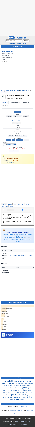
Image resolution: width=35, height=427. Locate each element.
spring (16, 397)
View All (24, 135)
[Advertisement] (17, 17)
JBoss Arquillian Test (7, 51)
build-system (12, 383)
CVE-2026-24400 (13, 151)
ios (11, 390)
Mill (19, 204)
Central (8, 140)
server (5, 397)
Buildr (11, 206)
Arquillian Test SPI (14, 95)
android (10, 381)
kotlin (25, 390)
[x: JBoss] (6, 61)
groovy (5, 390)
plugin (13, 395)
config (10, 385)
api (21, 381)
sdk (30, 395)
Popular (19, 43)
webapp (22, 399)
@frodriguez (24, 406)
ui (14, 399)
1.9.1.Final (25, 95)
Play (14, 410)
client (26, 383)
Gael (13, 140)
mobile (16, 392)
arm (24, 381)
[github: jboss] (2, 61)
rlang (26, 395)
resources (20, 395)
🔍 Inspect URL (16, 123)
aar (5, 381)
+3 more (26, 140)
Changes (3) (26, 102)
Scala (11, 410)
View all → (17, 241)
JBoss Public (19, 140)
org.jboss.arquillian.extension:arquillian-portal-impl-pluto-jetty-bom (17, 235)
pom (10, 135)
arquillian (25, 116)
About (24, 43)
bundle (20, 383)
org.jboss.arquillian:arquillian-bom (14, 237)
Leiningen (5, 206)
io (9, 390)
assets (29, 381)
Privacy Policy (23, 424)
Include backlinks (28, 210)
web (18, 399)
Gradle (10, 204)
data (17, 385)
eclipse (29, 385)
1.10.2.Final (15, 160)
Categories (12, 43)
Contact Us (15, 424)
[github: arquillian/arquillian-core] (15, 127)
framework (18, 388)
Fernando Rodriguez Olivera (24, 421)
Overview (4, 102)
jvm (21, 390)
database (23, 385)
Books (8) (5, 105)
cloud (5, 385)
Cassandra (30, 410)
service (10, 397)
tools (11, 399)
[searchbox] (14, 40)
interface (9, 116)
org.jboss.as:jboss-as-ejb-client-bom (14, 239)
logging (5, 392)
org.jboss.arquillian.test (12, 90)
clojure (30, 383)
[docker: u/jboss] (4, 61)
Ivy (23, 204)
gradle (30, 388)
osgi (30, 392)
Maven (4, 204)
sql (20, 397)
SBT (15, 204)
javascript (16, 390)
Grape (27, 204)
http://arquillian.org (17, 120)
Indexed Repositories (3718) (17, 302)
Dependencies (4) (15, 102)
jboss (20, 116)
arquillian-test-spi (25, 90)
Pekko (22, 410)
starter (24, 397)
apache (16, 381)
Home (3, 90)
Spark (18, 410)
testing (15, 116)
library (30, 390)
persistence (7, 395)
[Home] (17, 38)
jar (17, 135)
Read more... (17, 414)
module (22, 392)
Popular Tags (17, 378)
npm (26, 392)
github (24, 388)
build (4, 383)
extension (12, 388)
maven (10, 392)
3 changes (10, 162)
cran (14, 385)
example (5, 388)
